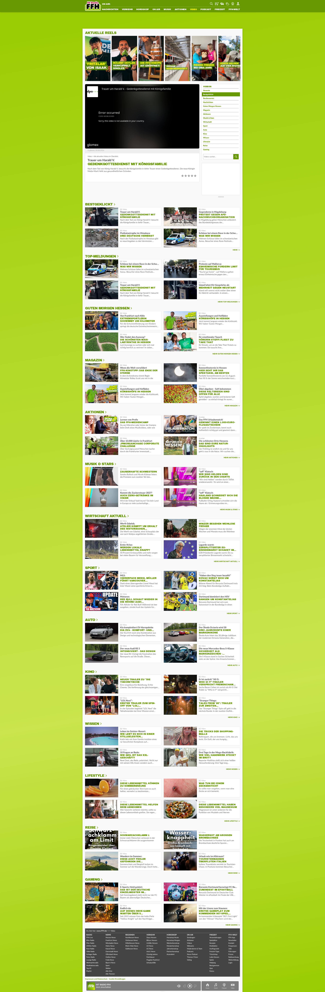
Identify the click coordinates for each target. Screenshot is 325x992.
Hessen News (111, 937)
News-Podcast (192, 954)
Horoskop (142, 9)
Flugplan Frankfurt (153, 960)
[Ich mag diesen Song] (185, 986)
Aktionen (180, 9)
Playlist (217, 3)
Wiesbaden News (112, 943)
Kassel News (110, 949)
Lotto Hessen (214, 957)
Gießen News (111, 957)
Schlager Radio (91, 954)
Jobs (230, 949)
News (108, 935)
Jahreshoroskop (172, 949)
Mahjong (212, 963)
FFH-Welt (234, 9)
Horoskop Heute (173, 937)
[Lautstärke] (178, 986)
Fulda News (110, 960)
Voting (189, 960)
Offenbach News (112, 954)
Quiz (211, 968)
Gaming (206, 150)
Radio (89, 935)
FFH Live (89, 937)
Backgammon (214, 965)
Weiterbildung (233, 960)
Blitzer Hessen (152, 940)
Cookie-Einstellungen (117, 979)
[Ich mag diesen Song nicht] (195, 986)
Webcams (190, 946)
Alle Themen (110, 974)
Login (230, 963)
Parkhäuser (151, 957)
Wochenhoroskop (173, 943)
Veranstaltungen (215, 937)
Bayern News (110, 963)
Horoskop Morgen (173, 940)
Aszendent (170, 954)
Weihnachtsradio (92, 963)
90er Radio (90, 943)
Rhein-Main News (131, 946)
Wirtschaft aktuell (105, 516)
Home (207, 988)
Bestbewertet (208, 98)
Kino (205, 134)
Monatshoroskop (173, 946)
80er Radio (90, 940)
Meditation (213, 946)
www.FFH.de (101, 931)
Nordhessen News (132, 937)
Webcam (233, 3)
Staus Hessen (151, 937)
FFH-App (231, 937)
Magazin (206, 110)
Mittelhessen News (132, 943)
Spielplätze (213, 940)
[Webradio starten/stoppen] (190, 986)
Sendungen (191, 937)
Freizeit (220, 9)
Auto (205, 130)
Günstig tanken (152, 954)
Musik (167, 9)
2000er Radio (91, 946)
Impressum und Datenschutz (96, 979)
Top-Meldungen (100, 256)
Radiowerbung (233, 957)
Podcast (205, 9)
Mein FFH (238, 3)
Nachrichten (110, 9)
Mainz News (110, 946)
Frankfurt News (111, 940)
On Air (156, 9)
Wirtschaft (207, 122)
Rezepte (212, 943)
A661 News (151, 951)
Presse (230, 954)
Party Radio (90, 957)
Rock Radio (90, 949)
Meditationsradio (92, 965)
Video (193, 9)
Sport (205, 126)
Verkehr (127, 9)
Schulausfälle (151, 963)
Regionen (130, 935)
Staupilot (222, 3)
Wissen (206, 138)
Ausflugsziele (214, 949)
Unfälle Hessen (152, 943)
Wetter (227, 3)
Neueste (206, 90)
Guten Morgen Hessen (212, 106)
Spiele (211, 960)
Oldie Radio (90, 951)
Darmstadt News (112, 951)
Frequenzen (232, 946)
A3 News (150, 946)
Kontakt (231, 943)
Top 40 (88, 968)
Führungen (232, 951)
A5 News (150, 949)
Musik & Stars (208, 118)
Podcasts (190, 951)
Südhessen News (131, 949)
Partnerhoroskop (173, 951)
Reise (205, 146)
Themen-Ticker (192, 957)
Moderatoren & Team (194, 949)
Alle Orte (109, 971)
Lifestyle (206, 142)
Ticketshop (213, 954)
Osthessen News (131, 940)
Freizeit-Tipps (214, 951)
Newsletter (232, 940)
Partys (211, 971)
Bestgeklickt (208, 94)
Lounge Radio (91, 960)
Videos (189, 943)
